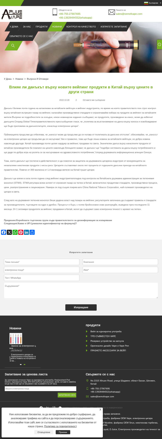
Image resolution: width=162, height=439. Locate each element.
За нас (27, 26)
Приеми (63, 432)
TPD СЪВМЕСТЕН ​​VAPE (103, 336)
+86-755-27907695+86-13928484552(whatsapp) (75, 16)
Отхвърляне (43, 432)
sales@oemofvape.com (129, 14)
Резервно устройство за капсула (107, 341)
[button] (21, 364)
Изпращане (81, 307)
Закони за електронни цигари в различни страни (26, 345)
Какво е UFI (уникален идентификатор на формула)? (47, 223)
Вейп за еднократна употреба (106, 331)
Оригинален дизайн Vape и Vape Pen (109, 345)
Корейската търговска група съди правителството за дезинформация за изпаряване (64, 220)
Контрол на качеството (81, 26)
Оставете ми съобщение (94, 100)
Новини (57, 26)
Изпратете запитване (114, 26)
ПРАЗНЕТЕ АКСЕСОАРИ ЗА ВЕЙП (108, 350)
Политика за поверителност (60, 426)
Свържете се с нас (21, 36)
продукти (41, 26)
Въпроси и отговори (37, 79)
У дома (14, 26)
